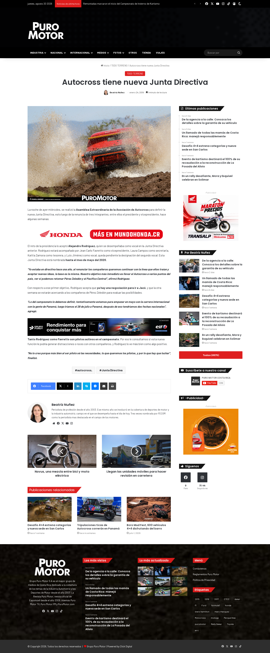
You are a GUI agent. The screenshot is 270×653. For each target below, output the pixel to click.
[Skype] (86, 386)
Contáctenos (199, 568)
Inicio (106, 65)
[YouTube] (67, 423)
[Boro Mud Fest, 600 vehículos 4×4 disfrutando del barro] (149, 509)
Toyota (230, 624)
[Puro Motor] (46, 30)
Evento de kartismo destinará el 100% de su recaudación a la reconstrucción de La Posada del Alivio (222, 319)
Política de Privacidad (204, 579)
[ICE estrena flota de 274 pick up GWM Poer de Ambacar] (162, 581)
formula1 (215, 605)
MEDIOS (101, 52)
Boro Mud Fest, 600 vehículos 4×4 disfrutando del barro (146, 526)
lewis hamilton (202, 611)
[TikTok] (61, 611)
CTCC (226, 599)
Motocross (200, 617)
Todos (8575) (211, 355)
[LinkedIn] (78, 386)
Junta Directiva (112, 370)
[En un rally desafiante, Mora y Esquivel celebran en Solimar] (189, 340)
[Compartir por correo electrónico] (103, 386)
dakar (237, 599)
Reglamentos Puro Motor (206, 574)
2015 (197, 599)
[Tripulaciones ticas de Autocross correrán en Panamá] (99, 509)
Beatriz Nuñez (117, 92)
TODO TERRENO (119, 65)
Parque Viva (229, 617)
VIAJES (160, 52)
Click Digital (126, 646)
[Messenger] (95, 386)
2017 (216, 599)
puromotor (200, 624)
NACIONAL (57, 52)
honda (228, 605)
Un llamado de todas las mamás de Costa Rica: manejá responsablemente (220, 282)
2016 (207, 599)
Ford (203, 605)
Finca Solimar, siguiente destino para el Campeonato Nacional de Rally (120, 3)
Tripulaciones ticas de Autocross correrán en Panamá (98, 526)
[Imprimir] (112, 386)
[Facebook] (58, 423)
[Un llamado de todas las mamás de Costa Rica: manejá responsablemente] (189, 283)
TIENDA (146, 52)
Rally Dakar (216, 624)
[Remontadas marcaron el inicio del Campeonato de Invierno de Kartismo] (162, 591)
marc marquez (222, 611)
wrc (197, 630)
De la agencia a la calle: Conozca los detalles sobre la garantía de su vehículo (222, 264)
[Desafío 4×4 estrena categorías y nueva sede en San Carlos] (50, 509)
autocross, (84, 370)
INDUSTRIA (36, 52)
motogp (215, 617)
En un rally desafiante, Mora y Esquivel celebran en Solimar (221, 337)
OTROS (133, 52)
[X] (62, 423)
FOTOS (117, 52)
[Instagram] (71, 423)
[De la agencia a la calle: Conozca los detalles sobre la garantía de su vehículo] (189, 266)
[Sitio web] (54, 423)
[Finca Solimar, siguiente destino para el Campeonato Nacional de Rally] (179, 591)
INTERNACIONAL (80, 52)
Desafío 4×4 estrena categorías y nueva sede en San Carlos (49, 526)
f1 (195, 605)
